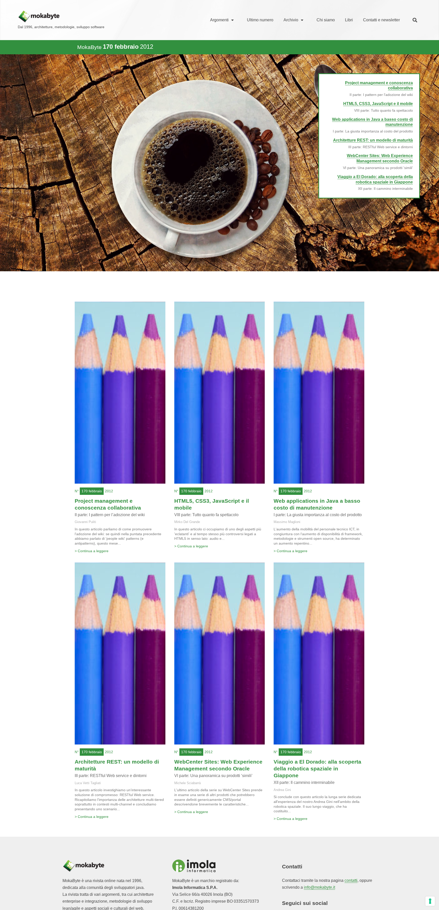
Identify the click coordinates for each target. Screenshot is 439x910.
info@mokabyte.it (319, 887)
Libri (349, 20)
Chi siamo (326, 20)
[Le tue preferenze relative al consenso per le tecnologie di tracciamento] (430, 901)
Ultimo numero (260, 20)
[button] (415, 20)
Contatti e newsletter (381, 20)
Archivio (291, 20)
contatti (350, 880)
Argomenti (219, 20)
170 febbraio (92, 491)
